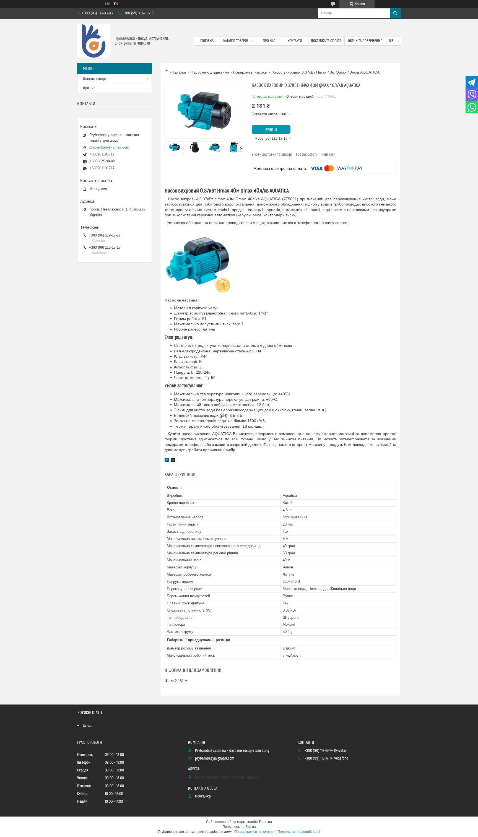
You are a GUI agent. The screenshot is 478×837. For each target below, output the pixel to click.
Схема (88, 726)
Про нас (269, 41)
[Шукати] (395, 13)
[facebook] (167, 461)
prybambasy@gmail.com (109, 147)
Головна (207, 41)
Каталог (179, 72)
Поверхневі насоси (250, 72)
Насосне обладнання (210, 72)
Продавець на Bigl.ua (239, 827)
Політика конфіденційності (298, 832)
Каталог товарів (235, 41)
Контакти (294, 41)
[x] (173, 461)
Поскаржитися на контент (254, 832)
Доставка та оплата (326, 41)
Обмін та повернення (365, 41)
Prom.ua (265, 822)
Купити (271, 130)
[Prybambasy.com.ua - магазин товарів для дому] (93, 41)
